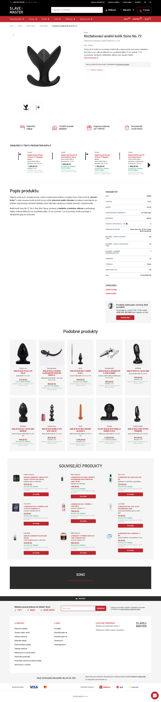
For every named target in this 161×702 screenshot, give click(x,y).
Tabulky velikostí (20, 649)
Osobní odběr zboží (22, 633)
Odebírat (101, 608)
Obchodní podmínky (22, 657)
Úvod (11, 26)
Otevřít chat (125, 318)
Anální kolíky (44, 26)
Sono (86, 32)
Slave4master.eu (60, 637)
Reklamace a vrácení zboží (24, 653)
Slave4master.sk (60, 633)
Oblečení (69, 19)
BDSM (44, 19)
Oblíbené (111, 10)
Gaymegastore (60, 645)
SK (145, 2)
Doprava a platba (113, 2)
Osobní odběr (127, 2)
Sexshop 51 (58, 641)
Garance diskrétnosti (98, 2)
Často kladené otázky (22, 645)
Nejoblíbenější (15, 19)
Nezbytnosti (85, 19)
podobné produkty (123, 64)
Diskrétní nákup (20, 641)
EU (150, 2)
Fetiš (56, 19)
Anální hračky (30, 26)
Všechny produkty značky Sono (80, 580)
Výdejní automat (20, 637)
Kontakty (138, 2)
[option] (30, 162)
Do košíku (36, 494)
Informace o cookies (22, 665)
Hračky (32, 19)
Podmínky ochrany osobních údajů (27, 661)
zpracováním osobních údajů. (130, 609)
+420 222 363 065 (19, 2)
